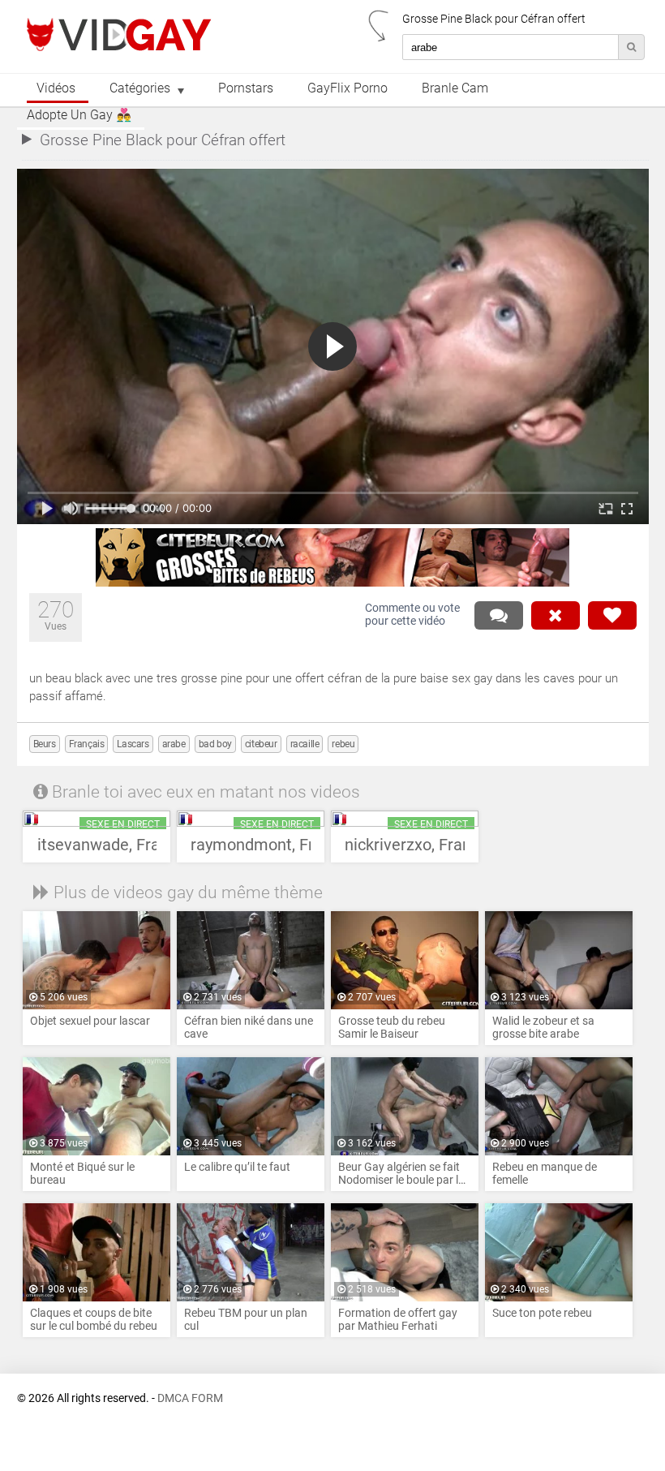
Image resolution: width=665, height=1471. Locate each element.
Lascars (132, 744)
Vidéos (55, 88)
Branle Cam (455, 88)
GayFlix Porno (347, 88)
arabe (174, 744)
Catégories (139, 88)
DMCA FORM (190, 1398)
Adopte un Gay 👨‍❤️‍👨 (79, 115)
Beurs (44, 744)
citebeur (261, 744)
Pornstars (245, 88)
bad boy (215, 744)
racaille (305, 744)
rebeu (343, 744)
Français (87, 744)
